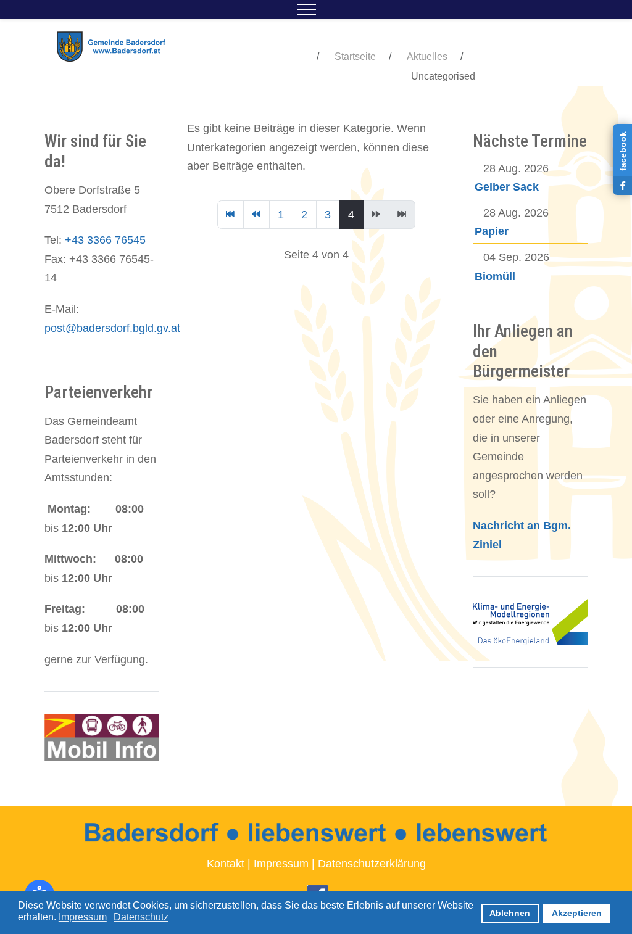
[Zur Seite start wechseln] (230, 214)
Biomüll (495, 276)
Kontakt (225, 864)
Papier (492, 231)
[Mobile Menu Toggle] (306, 9)
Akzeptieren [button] (577, 913)
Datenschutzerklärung (372, 864)
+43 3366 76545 (105, 240)
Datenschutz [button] (141, 917)
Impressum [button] (83, 917)
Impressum (281, 864)
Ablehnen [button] (509, 913)
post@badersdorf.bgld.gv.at (112, 328)
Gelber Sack (507, 187)
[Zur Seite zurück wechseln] (256, 214)
